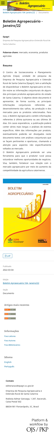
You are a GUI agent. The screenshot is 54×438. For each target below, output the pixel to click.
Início (5, 9)
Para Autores (9, 340)
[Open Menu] (3, 3)
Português (9, 366)
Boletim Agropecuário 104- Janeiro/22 (19, 12)
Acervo (14, 9)
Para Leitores (10, 336)
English (8, 362)
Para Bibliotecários (12, 345)
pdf (8, 256)
